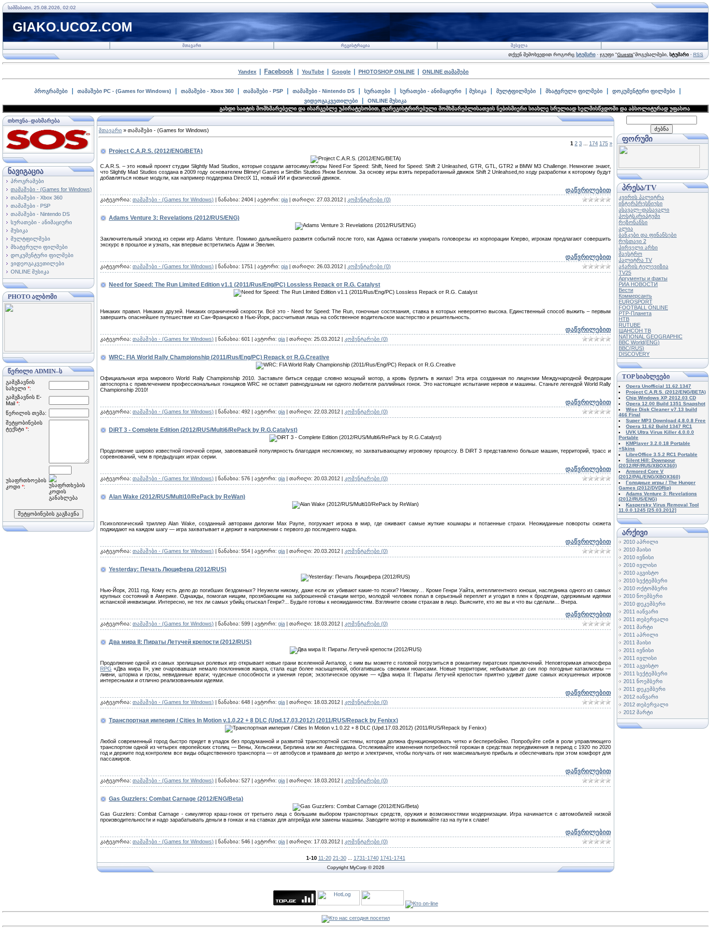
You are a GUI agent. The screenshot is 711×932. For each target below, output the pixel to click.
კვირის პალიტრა (641, 197)
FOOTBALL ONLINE (643, 307)
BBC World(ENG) (639, 342)
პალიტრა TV (635, 260)
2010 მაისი (637, 549)
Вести (626, 290)
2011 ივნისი (638, 650)
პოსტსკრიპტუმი (639, 216)
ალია (626, 228)
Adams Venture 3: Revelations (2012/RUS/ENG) (174, 217)
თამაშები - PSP (263, 91)
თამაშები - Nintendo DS (324, 91)
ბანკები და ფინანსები (648, 235)
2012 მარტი (638, 712)
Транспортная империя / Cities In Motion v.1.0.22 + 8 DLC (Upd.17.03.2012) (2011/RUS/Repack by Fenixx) (253, 720)
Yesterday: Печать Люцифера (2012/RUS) (167, 569)
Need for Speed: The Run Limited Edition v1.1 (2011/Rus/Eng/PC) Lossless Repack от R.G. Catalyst (244, 284)
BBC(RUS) (631, 348)
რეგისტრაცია (355, 45)
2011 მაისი (637, 642)
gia (284, 199)
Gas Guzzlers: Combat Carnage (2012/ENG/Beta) (176, 798)
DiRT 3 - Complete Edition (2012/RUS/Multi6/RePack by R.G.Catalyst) (203, 430)
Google (341, 72)
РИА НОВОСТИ (638, 284)
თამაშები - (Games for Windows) (51, 189)
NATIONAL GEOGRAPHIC (650, 336)
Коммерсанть (635, 296)
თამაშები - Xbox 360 (207, 91)
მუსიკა (478, 91)
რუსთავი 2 (632, 241)
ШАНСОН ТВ (635, 331)
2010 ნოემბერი (643, 596)
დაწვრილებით (588, 190)
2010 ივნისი (638, 557)
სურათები (377, 91)
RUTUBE (629, 325)
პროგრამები (51, 91)
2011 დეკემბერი (644, 689)
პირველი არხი (638, 247)
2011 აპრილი (640, 635)
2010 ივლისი (640, 565)
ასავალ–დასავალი (644, 210)
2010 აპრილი (640, 542)
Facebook (278, 71)
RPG (106, 669)
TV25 (625, 272)
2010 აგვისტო (641, 573)
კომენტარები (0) (369, 199)
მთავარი (191, 45)
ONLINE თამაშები (445, 72)
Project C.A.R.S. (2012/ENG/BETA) (156, 151)
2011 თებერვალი (645, 619)
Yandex (247, 72)
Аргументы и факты (643, 278)
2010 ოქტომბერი (645, 588)
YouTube (313, 72)
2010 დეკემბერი (644, 604)
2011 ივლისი (640, 658)
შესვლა (519, 45)
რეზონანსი (633, 222)
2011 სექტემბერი (645, 673)
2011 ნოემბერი (643, 681)
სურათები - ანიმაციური (430, 91)
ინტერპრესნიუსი (641, 203)
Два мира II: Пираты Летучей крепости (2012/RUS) (180, 642)
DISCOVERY (634, 354)
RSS (698, 54)
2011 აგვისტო (641, 666)
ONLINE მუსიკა (387, 101)
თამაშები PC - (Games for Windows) (124, 91)
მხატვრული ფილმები (574, 91)
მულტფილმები (516, 91)
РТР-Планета (635, 313)
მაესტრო (630, 254)
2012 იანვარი (640, 697)
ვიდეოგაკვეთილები (331, 101)
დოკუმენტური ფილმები (643, 91)
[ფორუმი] (659, 166)
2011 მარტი (638, 627)
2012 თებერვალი (645, 704)
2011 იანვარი (640, 611)
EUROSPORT (635, 302)
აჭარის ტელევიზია (643, 266)
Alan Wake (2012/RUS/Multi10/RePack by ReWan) (177, 496)
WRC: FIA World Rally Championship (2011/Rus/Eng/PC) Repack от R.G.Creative (219, 357)
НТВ (624, 319)
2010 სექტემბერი (645, 580)
